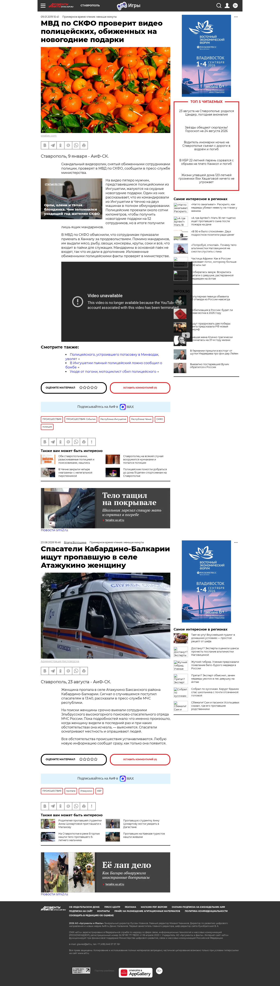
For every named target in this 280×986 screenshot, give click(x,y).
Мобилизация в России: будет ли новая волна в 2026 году (211, 311)
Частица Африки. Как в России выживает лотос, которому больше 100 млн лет (213, 262)
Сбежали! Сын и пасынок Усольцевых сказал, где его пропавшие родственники (215, 706)
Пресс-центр (112, 907)
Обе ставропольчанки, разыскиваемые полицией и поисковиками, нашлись (76, 459)
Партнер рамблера (104, 970)
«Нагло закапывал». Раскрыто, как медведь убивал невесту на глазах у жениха (214, 207)
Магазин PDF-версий (154, 907)
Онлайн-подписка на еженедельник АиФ (198, 907)
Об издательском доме (84, 907)
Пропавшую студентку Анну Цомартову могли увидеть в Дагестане (141, 824)
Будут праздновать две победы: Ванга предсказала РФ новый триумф (210, 326)
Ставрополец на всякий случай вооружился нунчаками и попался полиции (143, 459)
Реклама (130, 907)
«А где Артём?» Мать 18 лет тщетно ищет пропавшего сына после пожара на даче (213, 221)
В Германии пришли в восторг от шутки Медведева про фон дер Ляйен (214, 352)
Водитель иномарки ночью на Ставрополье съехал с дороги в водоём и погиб (206, 146)
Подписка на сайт (80, 911)
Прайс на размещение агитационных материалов (147, 911)
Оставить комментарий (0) (140, 387)
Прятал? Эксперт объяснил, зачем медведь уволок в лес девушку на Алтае (213, 678)
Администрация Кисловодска (60, 661)
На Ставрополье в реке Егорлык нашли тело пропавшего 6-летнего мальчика (79, 837)
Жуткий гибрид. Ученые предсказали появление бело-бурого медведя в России (215, 665)
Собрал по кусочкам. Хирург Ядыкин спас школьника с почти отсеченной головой (215, 692)
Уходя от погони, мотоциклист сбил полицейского (113, 372)
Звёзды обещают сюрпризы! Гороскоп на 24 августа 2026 (206, 129)
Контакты (103, 911)
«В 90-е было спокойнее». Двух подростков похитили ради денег (212, 233)
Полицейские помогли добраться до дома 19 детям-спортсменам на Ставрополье (145, 472)
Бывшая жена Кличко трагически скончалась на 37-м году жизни (211, 339)
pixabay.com (49, 135)
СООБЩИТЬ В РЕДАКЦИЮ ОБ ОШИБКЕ (91, 915)
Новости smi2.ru (54, 530)
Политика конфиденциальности (206, 911)
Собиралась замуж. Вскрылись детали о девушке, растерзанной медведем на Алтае (212, 275)
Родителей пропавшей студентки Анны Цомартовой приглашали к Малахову (80, 824)
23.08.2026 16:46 (51, 542)
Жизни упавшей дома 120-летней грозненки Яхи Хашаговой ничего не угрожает (206, 178)
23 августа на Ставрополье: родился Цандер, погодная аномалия (206, 112)
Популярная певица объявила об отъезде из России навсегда (210, 298)
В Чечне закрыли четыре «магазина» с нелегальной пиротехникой (75, 472)
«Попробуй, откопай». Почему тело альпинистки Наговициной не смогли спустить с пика (214, 248)
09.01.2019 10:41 (50, 16)
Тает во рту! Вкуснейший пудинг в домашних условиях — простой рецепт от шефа (213, 638)
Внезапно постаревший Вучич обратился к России (209, 366)
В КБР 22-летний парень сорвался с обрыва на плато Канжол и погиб (206, 162)
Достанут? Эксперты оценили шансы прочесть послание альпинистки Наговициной (215, 651)
